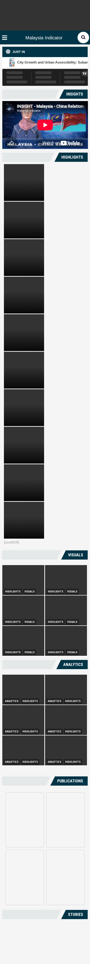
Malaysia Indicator (44, 37)
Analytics (11, 701)
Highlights (13, 591)
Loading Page (45, 932)
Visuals (29, 591)
